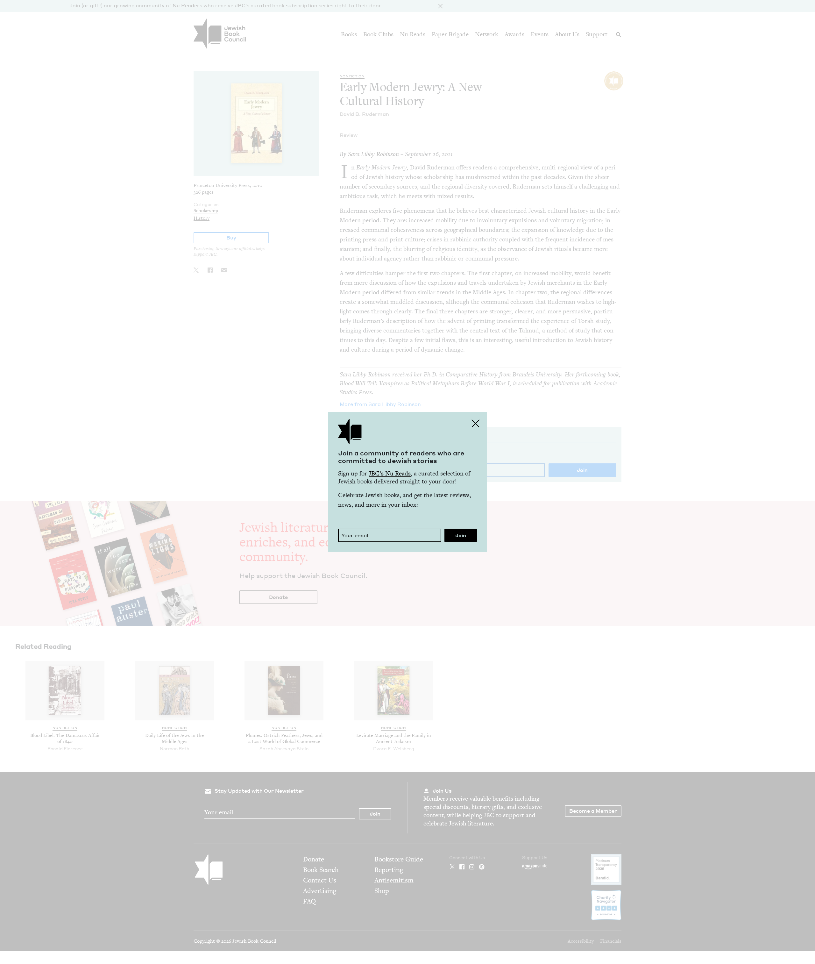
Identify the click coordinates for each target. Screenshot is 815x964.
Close (475, 423)
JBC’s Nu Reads (390, 473)
